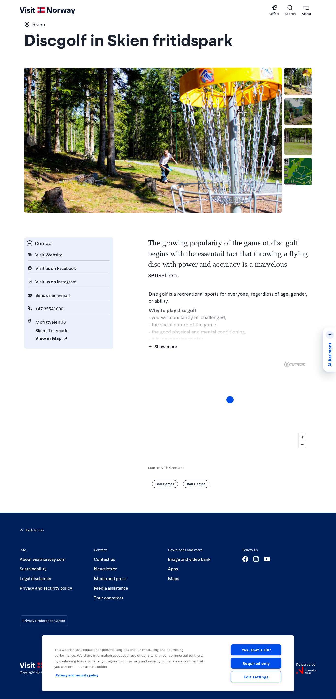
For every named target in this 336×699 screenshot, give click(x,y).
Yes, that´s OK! (256, 649)
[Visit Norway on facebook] (245, 559)
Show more (165, 346)
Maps (173, 578)
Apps (173, 568)
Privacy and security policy (46, 588)
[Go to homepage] (55, 10)
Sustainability (33, 568)
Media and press (110, 578)
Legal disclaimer (36, 578)
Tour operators (108, 597)
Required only (256, 663)
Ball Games (165, 484)
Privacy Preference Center (43, 620)
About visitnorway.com (42, 559)
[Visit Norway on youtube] (267, 559)
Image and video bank (189, 559)
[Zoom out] (302, 444)
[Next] (274, 140)
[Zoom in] (302, 437)
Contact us (104, 559)
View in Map (48, 338)
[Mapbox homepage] (295, 364)
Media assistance (111, 588)
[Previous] (32, 140)
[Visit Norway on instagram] (256, 559)
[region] (230, 404)
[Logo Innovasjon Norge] (306, 670)
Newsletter (105, 568)
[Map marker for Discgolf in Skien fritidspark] (230, 399)
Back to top (34, 530)
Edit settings (256, 676)
